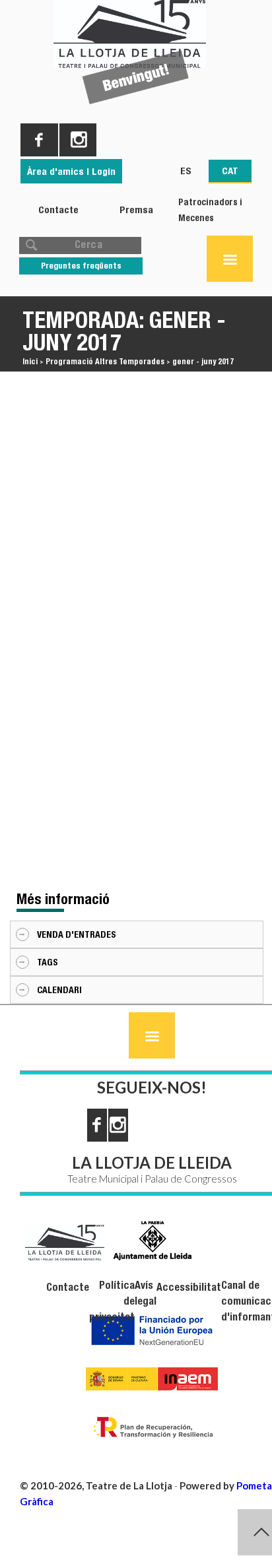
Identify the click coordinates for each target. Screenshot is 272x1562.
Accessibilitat (188, 1287)
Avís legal (145, 1293)
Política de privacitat (112, 1301)
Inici (30, 361)
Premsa (136, 209)
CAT (230, 170)
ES (185, 170)
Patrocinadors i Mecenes (210, 210)
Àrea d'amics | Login (71, 171)
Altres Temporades (129, 361)
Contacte (58, 209)
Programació (69, 361)
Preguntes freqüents (81, 266)
